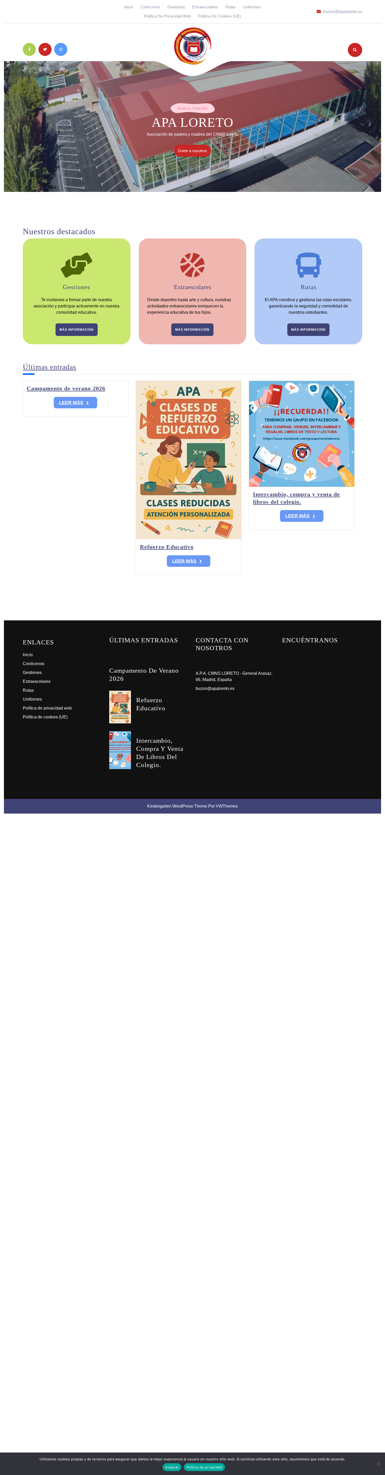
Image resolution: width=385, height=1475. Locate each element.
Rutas (231, 7)
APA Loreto (192, 122)
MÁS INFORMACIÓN (76, 329)
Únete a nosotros (194, 152)
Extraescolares (205, 7)
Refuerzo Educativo (167, 547)
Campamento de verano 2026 (66, 388)
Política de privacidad (204, 1467)
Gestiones (176, 7)
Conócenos (150, 7)
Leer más (71, 402)
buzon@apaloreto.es (342, 11)
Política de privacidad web (167, 16)
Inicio (128, 7)
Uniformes (252, 7)
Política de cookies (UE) (219, 16)
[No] (378, 1463)
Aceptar (172, 1467)
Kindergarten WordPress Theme (177, 806)
